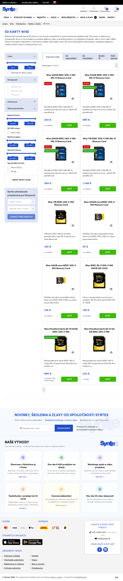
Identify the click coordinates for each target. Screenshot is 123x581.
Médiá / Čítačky (34, 23)
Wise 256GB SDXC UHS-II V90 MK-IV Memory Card (61, 140)
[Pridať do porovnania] (73, 98)
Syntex (5, 23)
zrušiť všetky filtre (21, 179)
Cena (9, 56)
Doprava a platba (12, 555)
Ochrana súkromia (12, 568)
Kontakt (46, 2)
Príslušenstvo (21, 23)
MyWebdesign (80, 577)
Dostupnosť (12, 79)
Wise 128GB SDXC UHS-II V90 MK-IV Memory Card (60, 76)
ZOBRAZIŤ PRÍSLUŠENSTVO (21, 216)
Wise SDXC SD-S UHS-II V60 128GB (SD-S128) (99, 267)
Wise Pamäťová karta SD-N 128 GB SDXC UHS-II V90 (99, 330)
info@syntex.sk (103, 538)
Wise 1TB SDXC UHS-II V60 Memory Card (61, 203)
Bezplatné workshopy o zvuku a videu (61, 420)
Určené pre (12, 101)
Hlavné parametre (15, 108)
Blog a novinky (38, 563)
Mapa (34, 559)
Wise (12, 23)
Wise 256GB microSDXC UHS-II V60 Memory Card (99, 203)
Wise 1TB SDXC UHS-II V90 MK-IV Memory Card (99, 140)
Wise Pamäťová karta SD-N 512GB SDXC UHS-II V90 (61, 330)
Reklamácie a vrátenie (14, 563)
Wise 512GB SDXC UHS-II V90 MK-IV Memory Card (99, 76)
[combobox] (21, 201)
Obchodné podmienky (14, 559)
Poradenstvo (37, 568)
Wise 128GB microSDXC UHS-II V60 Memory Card (61, 267)
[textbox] (15, 201)
